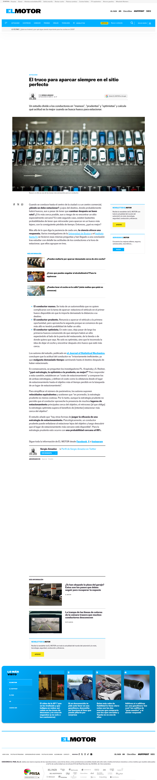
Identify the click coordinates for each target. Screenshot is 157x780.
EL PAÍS (11, 695)
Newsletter (80, 23)
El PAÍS (52, 770)
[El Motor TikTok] (88, 754)
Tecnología (66, 23)
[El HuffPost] (139, 11)
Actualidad (15, 23)
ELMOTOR (13, 682)
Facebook (82, 441)
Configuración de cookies (32, 754)
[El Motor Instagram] (85, 754)
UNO (68, 773)
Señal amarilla (48, 1)
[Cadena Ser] (148, 11)
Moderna (62, 776)
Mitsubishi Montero (122, 1)
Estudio (50, 459)
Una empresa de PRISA (32, 772)
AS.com (103, 770)
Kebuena (117, 773)
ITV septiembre (96, 1)
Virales (55, 23)
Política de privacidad (17, 754)
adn (111, 770)
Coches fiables (84, 1)
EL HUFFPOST (13, 689)
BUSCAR (118, 249)
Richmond (50, 776)
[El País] (113, 11)
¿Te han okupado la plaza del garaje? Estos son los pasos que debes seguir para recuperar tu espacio (84, 587)
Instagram (97, 441)
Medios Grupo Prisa (32, 777)
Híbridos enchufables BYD (33, 1)
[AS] (120, 11)
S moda (93, 776)
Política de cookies (47, 754)
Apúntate (38, 654)
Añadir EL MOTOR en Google (117, 96)
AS (10, 701)
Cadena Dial (92, 773)
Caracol (119, 770)
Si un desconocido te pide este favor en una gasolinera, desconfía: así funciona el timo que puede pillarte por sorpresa (79, 709)
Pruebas (47, 23)
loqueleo (103, 776)
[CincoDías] (127, 11)
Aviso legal (5, 754)
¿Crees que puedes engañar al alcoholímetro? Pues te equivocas (71, 275)
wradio (75, 773)
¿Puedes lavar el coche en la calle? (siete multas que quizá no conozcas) (75, 289)
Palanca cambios (71, 1)
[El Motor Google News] (91, 754)
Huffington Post (55, 773)
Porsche (13, 1)
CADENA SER (13, 708)
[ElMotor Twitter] (82, 754)
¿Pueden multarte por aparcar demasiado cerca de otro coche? (76, 259)
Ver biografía (46, 453)
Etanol (20, 1)
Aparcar (44, 459)
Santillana (74, 770)
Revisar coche (59, 1)
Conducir (37, 23)
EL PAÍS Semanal (101, 773)
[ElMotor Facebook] (79, 754)
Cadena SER (96, 770)
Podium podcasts (73, 776)
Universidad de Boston (79, 233)
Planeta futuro (109, 773)
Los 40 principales (63, 770)
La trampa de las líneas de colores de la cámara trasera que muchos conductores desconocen (83, 615)
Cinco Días (83, 773)
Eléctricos (27, 23)
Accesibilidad (58, 754)
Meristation (114, 776)
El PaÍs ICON (83, 776)
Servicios (104, 23)
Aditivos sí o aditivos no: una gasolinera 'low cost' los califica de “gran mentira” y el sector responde (136, 708)
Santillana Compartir (86, 770)
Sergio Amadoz (47, 95)
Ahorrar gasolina (108, 1)
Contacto (66, 754)
